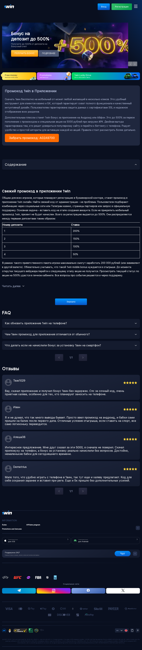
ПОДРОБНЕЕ (48, 53)
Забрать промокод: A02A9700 (32, 138)
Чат (122, 553)
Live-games (53, 9)
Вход (103, 7)
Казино (39, 9)
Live (19, 9)
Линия (28, 9)
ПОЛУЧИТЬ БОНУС (25, 53)
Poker (139, 9)
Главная (8, 9)
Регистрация (121, 7)
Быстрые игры (124, 9)
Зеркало (71, 302)
